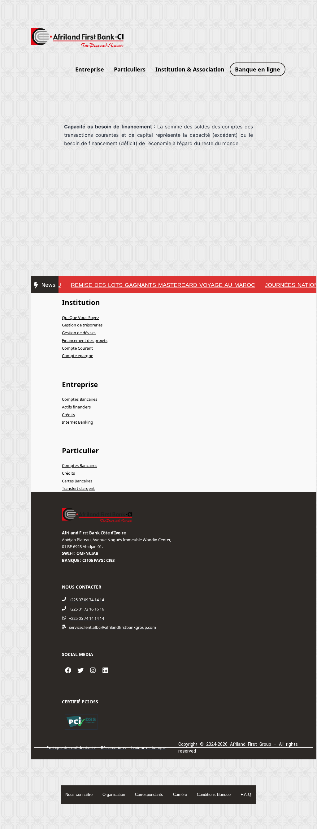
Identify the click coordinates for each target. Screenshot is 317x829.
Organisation (113, 794)
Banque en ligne (257, 69)
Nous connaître (79, 794)
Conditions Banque (214, 794)
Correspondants (149, 794)
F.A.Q (246, 794)
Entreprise (89, 69)
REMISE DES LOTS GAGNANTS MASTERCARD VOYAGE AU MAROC (155, 285)
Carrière (180, 794)
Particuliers (129, 69)
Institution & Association (189, 69)
